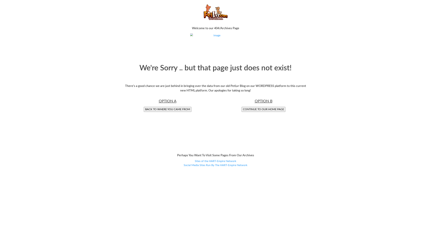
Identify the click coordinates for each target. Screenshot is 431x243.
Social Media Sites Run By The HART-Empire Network (215, 165)
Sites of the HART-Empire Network (215, 161)
